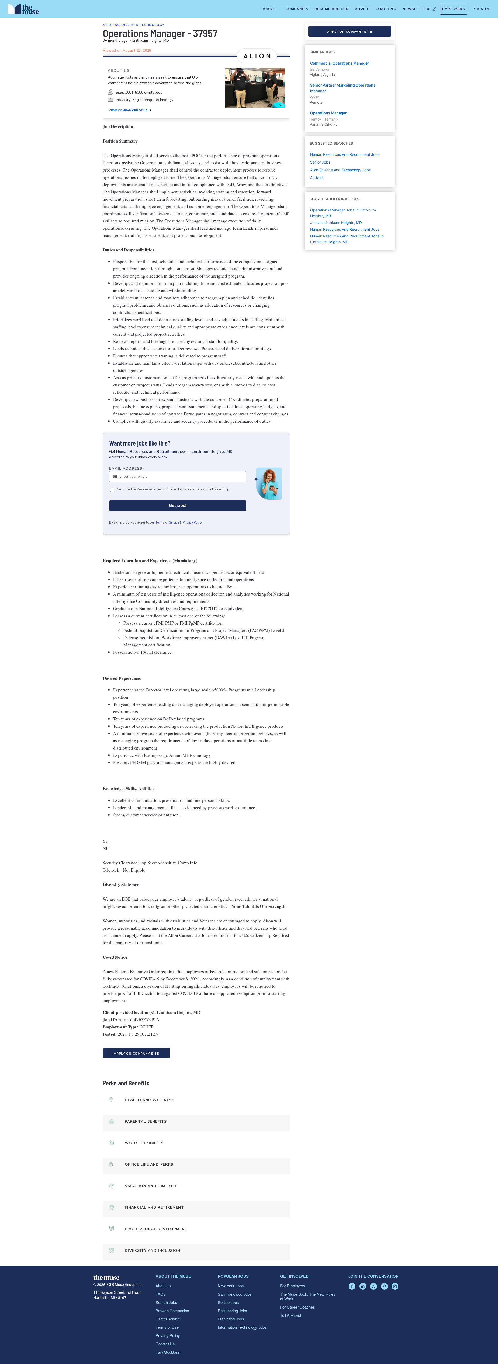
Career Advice (168, 1318)
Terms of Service (167, 522)
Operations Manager (328, 113)
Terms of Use (167, 1327)
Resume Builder (332, 9)
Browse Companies (172, 1310)
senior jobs (320, 162)
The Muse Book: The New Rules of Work (307, 1296)
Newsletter (416, 9)
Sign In (481, 9)
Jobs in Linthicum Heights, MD (336, 222)
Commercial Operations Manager (339, 63)
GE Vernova (319, 69)
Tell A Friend (290, 1315)
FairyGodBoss (168, 1352)
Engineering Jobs (232, 1310)
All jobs (316, 177)
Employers (453, 9)
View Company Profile (128, 110)
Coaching (386, 9)
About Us (163, 1285)
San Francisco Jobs (235, 1294)
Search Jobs (166, 1302)
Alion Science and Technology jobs (340, 170)
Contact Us (165, 1343)
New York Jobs (231, 1285)
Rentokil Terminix (324, 119)
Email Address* (126, 468)
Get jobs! (177, 505)
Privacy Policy (193, 522)
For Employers (292, 1285)
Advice (362, 9)
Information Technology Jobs (242, 1327)
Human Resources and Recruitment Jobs (344, 229)
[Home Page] (23, 10)
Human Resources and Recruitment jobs (344, 154)
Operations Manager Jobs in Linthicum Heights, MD (343, 213)
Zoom (314, 97)
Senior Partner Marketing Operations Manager (343, 88)
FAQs (160, 1294)
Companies (297, 9)
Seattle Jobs (228, 1302)
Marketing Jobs (231, 1318)
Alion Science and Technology (133, 25)
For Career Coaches (297, 1307)
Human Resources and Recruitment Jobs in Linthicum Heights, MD (347, 239)
